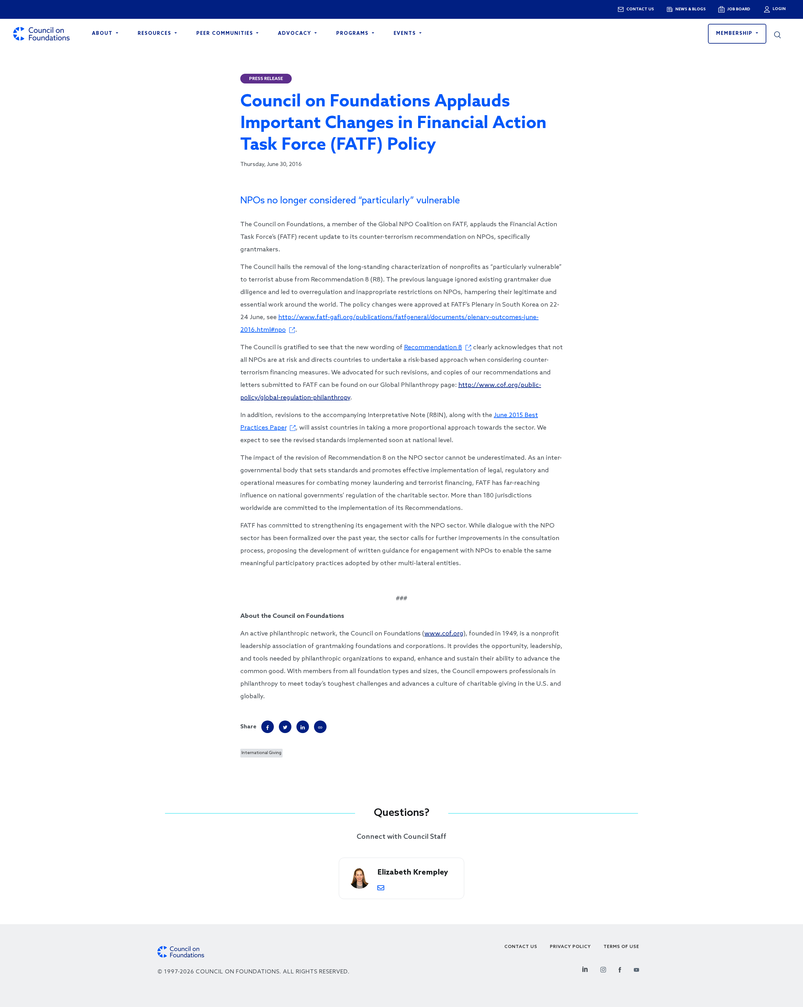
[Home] (41, 33)
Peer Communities (225, 33)
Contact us (640, 9)
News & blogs (690, 9)
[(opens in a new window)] (320, 726)
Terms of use (621, 947)
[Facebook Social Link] (620, 969)
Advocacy (295, 33)
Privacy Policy (570, 947)
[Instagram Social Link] (603, 969)
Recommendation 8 (433, 347)
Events (406, 33)
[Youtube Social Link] (636, 969)
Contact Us (520, 947)
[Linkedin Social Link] (585, 969)
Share (248, 726)
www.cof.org (443, 634)
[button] (782, 34)
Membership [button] (735, 33)
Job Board (738, 9)
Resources (155, 33)
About (103, 33)
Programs (353, 33)
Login (778, 9)
